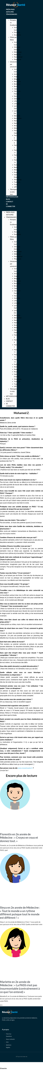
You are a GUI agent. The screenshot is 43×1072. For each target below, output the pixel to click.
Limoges (17, 104)
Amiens (16, 74)
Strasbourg (17, 180)
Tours (16, 184)
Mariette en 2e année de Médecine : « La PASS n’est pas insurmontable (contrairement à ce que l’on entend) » (20, 987)
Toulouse (17, 182)
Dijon (16, 96)
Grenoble (17, 99)
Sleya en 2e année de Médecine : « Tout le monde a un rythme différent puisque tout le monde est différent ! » (20, 912)
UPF (15, 187)
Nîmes (16, 128)
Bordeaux (17, 84)
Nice (15, 126)
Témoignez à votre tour (13, 391)
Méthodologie (11, 396)
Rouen (16, 172)
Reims (16, 167)
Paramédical (18, 57)
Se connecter (10, 205)
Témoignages (11, 14)
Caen (15, 89)
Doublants (17, 35)
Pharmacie (17, 59)
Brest (16, 86)
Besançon (17, 81)
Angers (16, 76)
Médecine (17, 54)
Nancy (16, 121)
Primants (17, 32)
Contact (9, 401)
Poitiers (16, 165)
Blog (8, 399)
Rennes (16, 170)
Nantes (16, 123)
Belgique (17, 79)
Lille (15, 101)
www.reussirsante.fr (25, 768)
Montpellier (18, 118)
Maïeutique (18, 52)
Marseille (17, 116)
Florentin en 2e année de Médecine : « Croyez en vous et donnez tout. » (19, 838)
